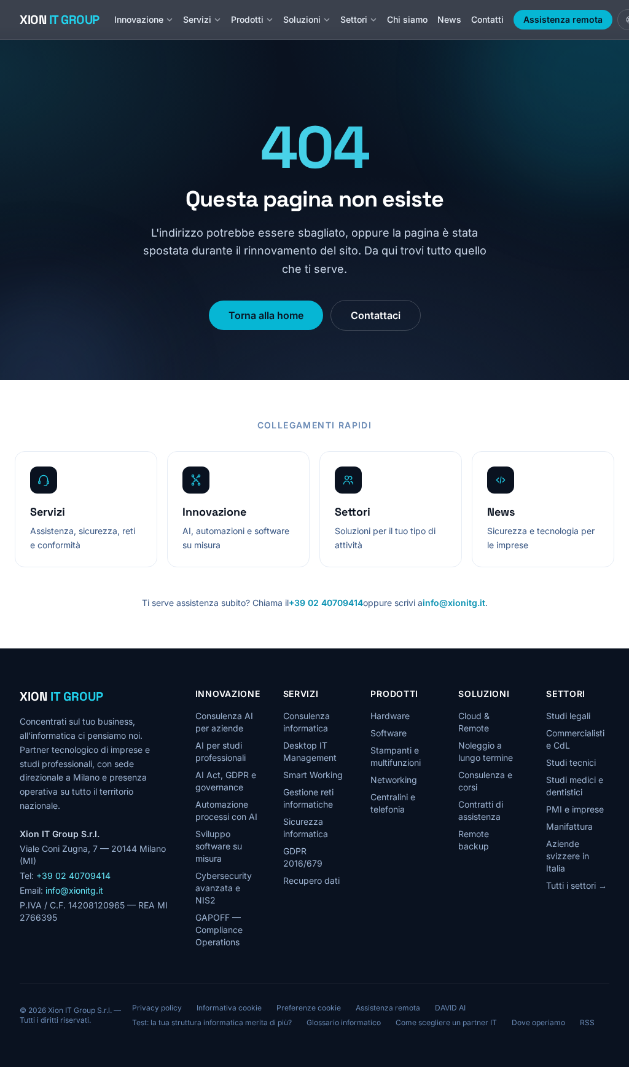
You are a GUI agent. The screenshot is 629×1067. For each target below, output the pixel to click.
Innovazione (138, 19)
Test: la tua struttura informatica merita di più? (212, 1022)
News (449, 19)
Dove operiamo (538, 1022)
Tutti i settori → (576, 885)
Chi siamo (407, 19)
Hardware (390, 716)
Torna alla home (266, 315)
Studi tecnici (571, 762)
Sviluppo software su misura (218, 846)
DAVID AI (450, 1007)
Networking (393, 779)
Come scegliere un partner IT (446, 1022)
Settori (353, 19)
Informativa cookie (229, 1007)
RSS (587, 1022)
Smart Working (313, 775)
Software (388, 733)
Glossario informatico (344, 1022)
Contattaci (375, 315)
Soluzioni (302, 19)
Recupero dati (311, 880)
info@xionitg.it (454, 602)
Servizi (197, 19)
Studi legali (568, 716)
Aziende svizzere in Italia (567, 855)
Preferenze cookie (308, 1007)
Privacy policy (157, 1007)
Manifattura (569, 826)
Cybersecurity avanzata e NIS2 (223, 887)
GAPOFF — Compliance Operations (219, 929)
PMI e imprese (575, 809)
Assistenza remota (563, 19)
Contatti (487, 19)
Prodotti (247, 19)
